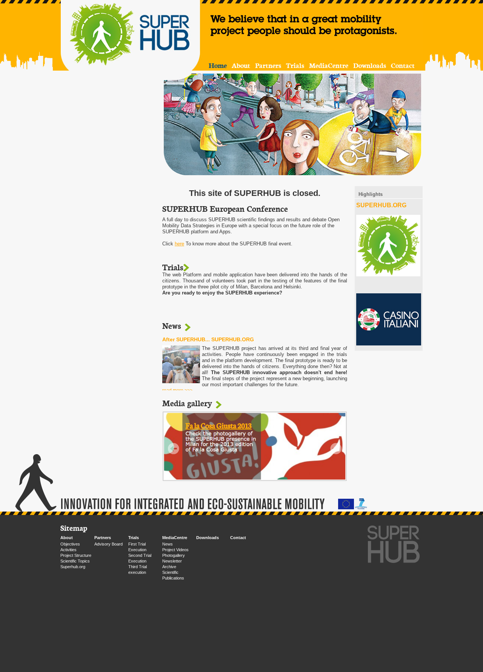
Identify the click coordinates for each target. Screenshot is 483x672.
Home (218, 65)
